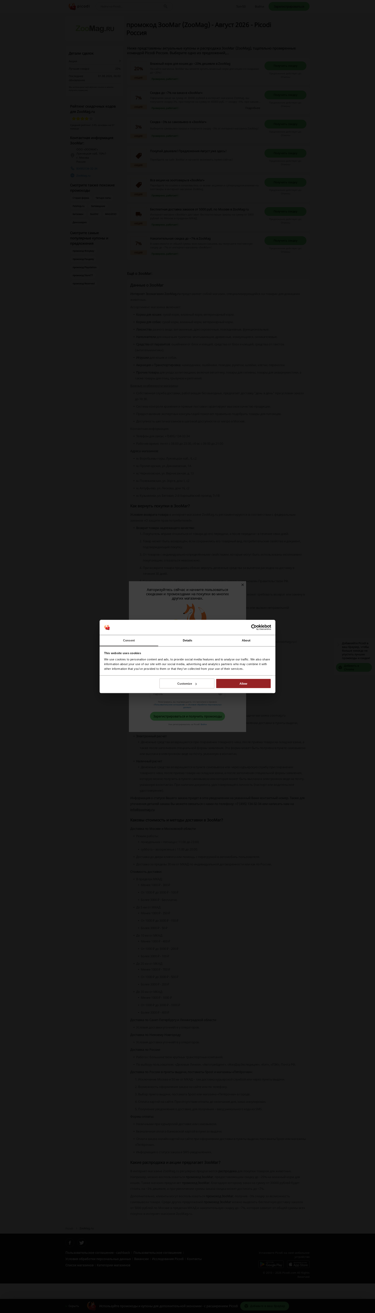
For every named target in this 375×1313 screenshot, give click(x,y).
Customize (184, 683)
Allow (243, 683)
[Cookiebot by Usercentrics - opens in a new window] (254, 627)
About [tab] (246, 640)
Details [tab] (187, 640)
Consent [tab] (129, 640)
